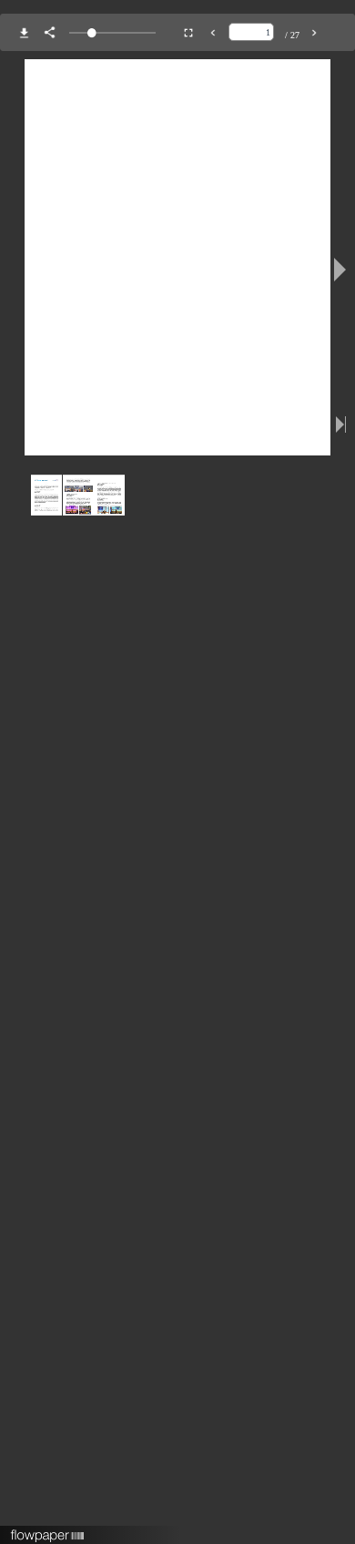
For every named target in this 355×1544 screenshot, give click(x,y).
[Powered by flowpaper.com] (48, 1529)
